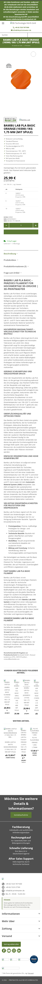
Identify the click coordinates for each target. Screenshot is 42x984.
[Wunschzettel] (30, 35)
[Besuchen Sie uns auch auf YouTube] (9, 951)
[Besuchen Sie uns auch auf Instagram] (14, 951)
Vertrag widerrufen (11, 944)
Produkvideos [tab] (10, 260)
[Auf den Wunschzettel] (33, 54)
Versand (18, 184)
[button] (35, 35)
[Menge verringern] (6, 225)
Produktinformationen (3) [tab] (15, 266)
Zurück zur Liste (17, 45)
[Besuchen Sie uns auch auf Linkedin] (19, 951)
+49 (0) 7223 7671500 (21, 27)
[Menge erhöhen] (35, 225)
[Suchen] (25, 34)
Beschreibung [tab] (10, 253)
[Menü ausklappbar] (3, 22)
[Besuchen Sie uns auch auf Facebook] (4, 951)
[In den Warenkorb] (21, 232)
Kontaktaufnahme (21, 815)
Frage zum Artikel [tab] (12, 273)
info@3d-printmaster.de (22, 30)
